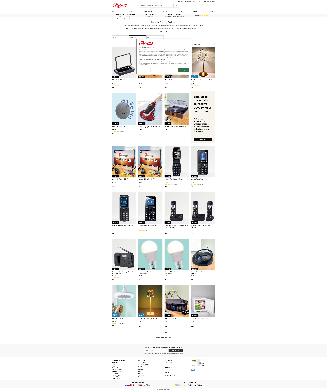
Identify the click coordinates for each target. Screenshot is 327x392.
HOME (165, 12)
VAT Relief (115, 377)
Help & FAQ (115, 362)
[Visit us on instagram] (168, 375)
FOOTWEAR (148, 12)
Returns (114, 366)
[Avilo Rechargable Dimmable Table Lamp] (203, 62)
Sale (213, 12)
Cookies (140, 368)
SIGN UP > (175, 351)
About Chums (142, 362)
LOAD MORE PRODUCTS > (163, 337)
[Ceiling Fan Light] (124, 301)
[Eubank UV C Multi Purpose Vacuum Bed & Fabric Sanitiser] (150, 108)
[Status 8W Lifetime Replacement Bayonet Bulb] (150, 254)
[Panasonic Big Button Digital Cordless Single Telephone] (177, 208)
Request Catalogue (117, 371)
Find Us (140, 377)
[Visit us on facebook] (165, 375)
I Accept (183, 70)
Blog (139, 371)
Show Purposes (145, 70)
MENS (114, 12)
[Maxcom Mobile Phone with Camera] (124, 208)
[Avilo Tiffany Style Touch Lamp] (150, 301)
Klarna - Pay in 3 (116, 375)
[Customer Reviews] (203, 15)
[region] (164, 57)
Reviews (140, 369)
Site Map (140, 373)
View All (122, 44)
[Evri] (194, 369)
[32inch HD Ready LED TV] (150, 161)
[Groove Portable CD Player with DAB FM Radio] (203, 254)
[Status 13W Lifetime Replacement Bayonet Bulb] (177, 254)
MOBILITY (196, 12)
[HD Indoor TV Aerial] (124, 62)
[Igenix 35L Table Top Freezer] (203, 301)
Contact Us (168, 367)
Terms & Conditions (143, 364)
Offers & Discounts (117, 378)
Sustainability (141, 375)
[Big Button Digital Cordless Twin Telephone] (203, 208)
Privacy (140, 366)
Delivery (114, 364)
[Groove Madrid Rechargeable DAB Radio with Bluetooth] (124, 254)
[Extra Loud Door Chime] (124, 108)
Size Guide (115, 373)
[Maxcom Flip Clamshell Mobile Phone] (177, 161)
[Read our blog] (174, 375)
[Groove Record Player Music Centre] (177, 108)
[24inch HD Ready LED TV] (124, 161)
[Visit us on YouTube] (171, 375)
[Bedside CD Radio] (177, 301)
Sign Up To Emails (117, 369)
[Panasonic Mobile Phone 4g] (150, 208)
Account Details (169, 362)
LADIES (130, 12)
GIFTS (180, 12)
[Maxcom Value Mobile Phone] (203, 161)
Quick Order (115, 368)
